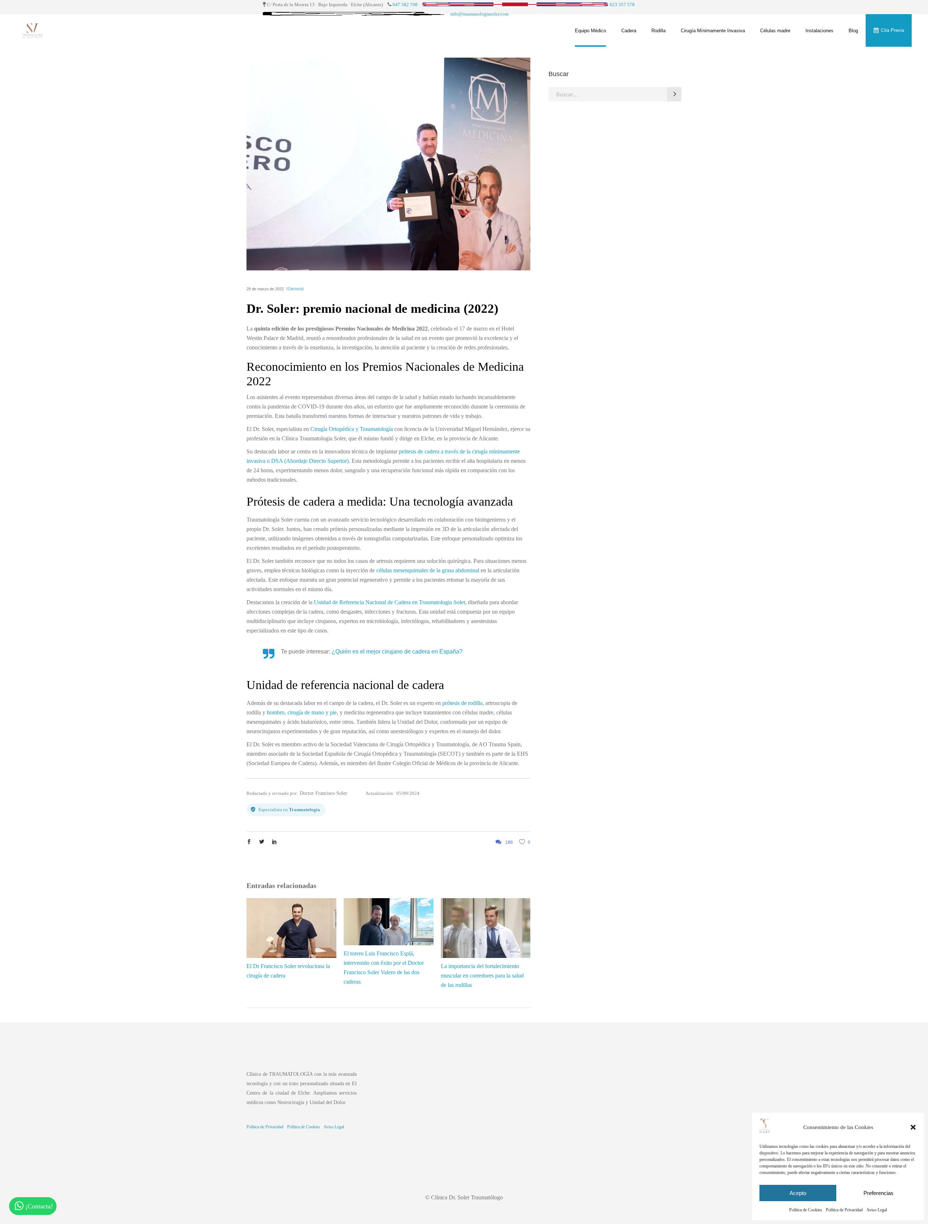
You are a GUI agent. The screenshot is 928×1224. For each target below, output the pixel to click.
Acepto (798, 1193)
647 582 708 (405, 4)
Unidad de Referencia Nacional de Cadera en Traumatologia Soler (389, 602)
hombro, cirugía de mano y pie (302, 712)
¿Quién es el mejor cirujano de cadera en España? (397, 651)
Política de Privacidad (844, 1209)
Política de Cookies (805, 1209)
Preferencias (878, 1193)
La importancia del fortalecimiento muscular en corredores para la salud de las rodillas (482, 975)
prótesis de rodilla (462, 703)
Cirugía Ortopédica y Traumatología (351, 429)
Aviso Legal (876, 1209)
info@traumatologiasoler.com (479, 14)
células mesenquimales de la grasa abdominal (427, 570)
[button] (913, 1127)
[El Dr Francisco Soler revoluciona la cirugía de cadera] (291, 928)
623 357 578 (622, 4)
